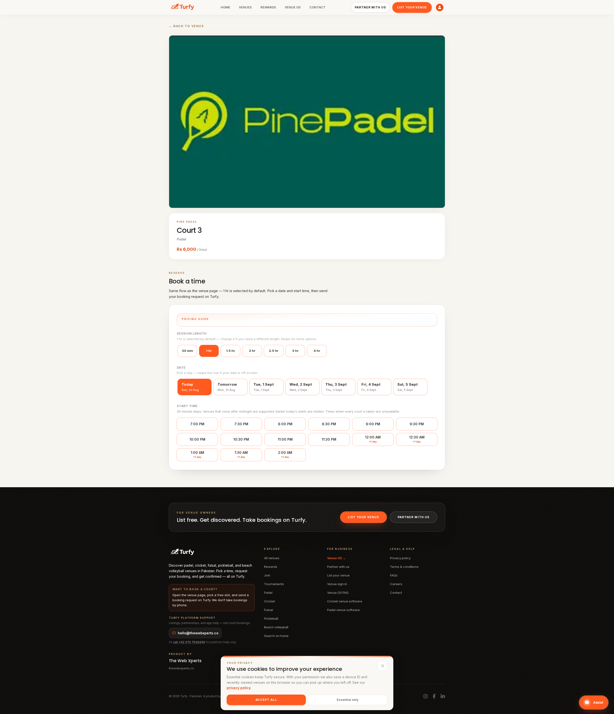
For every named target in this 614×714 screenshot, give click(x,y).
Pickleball (271, 618)
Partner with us (370, 7)
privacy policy (239, 688)
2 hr (252, 351)
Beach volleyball (276, 627)
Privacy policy (400, 558)
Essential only (348, 700)
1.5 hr (230, 351)
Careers (396, 584)
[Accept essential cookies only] (382, 666)
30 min (187, 351)
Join (267, 575)
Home (225, 7)
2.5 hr (273, 351)
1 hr (209, 351)
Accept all (266, 700)
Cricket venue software (344, 601)
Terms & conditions (404, 567)
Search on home (276, 636)
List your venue (412, 7)
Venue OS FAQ (337, 592)
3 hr (295, 351)
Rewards (268, 7)
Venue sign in (337, 584)
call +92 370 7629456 (189, 642)
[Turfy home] (182, 7)
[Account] (439, 7)
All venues (271, 558)
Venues (245, 7)
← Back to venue (186, 26)
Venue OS (293, 7)
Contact (317, 7)
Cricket (269, 601)
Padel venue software (343, 610)
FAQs (394, 575)
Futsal (268, 610)
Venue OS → (336, 558)
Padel (268, 592)
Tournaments (274, 584)
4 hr (317, 351)
